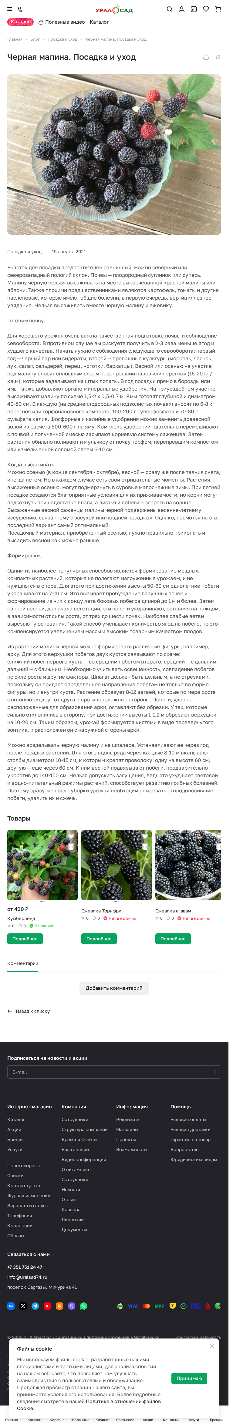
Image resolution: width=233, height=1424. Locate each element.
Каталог (16, 1119)
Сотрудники (75, 1119)
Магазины (127, 1129)
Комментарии (22, 961)
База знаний (75, 1149)
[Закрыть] (212, 1346)
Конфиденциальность (198, 1337)
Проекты (126, 1139)
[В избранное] (69, 837)
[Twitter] (23, 1306)
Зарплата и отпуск (27, 1205)
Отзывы (70, 1199)
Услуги (14, 1149)
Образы (15, 1235)
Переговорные (23, 1165)
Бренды (16, 1139)
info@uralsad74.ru (27, 1277)
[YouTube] (47, 1306)
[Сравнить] (69, 846)
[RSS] (218, 57)
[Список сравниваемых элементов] (194, 9)
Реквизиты (128, 1119)
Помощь (181, 1106)
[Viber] (71, 1306)
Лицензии (73, 1219)
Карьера (71, 1209)
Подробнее (25, 937)
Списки (15, 1175)
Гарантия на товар (191, 1139)
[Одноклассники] (59, 1306)
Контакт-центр (23, 1185)
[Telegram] (35, 1306)
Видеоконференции (84, 1159)
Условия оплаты (188, 1119)
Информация (132, 1106)
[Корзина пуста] (218, 9)
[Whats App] (83, 1306)
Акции (14, 1129)
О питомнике (76, 1169)
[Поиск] (170, 9)
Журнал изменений (28, 1195)
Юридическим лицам (194, 1159)
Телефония (19, 1215)
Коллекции (19, 1225)
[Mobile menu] (9, 9)
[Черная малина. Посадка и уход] (114, 154)
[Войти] (182, 9)
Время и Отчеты (79, 1139)
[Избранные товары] (206, 9)
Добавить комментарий (114, 986)
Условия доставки (191, 1129)
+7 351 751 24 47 (24, 1267)
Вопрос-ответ (186, 1149)
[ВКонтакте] (11, 1306)
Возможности (131, 1149)
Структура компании (85, 1129)
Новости (71, 1189)
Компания (74, 1106)
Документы (74, 1229)
